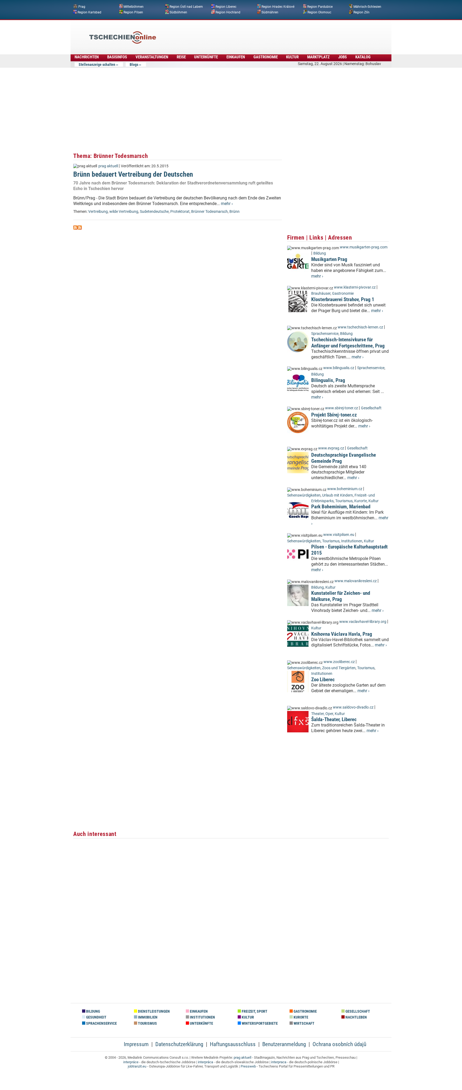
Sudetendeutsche (154, 211)
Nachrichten (87, 57)
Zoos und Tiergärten (339, 668)
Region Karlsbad (89, 12)
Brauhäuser (320, 293)
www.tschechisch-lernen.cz (360, 327)
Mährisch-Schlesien (367, 7)
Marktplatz (318, 57)
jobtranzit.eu (137, 1066)
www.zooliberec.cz (339, 662)
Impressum (136, 1044)
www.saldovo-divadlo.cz (353, 707)
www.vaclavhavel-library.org (362, 621)
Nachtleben (356, 1017)
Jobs (342, 57)
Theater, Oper (322, 713)
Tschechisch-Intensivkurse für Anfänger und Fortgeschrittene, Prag (348, 342)
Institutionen (351, 541)
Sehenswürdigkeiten (304, 495)
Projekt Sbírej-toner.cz (334, 415)
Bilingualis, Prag (328, 380)
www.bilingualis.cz (338, 368)
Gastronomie (265, 57)
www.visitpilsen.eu (338, 534)
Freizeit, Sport (254, 1011)
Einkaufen (235, 57)
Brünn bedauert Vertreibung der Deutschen (133, 174)
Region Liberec (225, 7)
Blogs (134, 64)
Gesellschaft (371, 408)
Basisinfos (117, 57)
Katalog (363, 57)
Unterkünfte (206, 57)
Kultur (292, 57)
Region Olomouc (319, 12)
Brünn (234, 211)
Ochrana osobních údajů (339, 1044)
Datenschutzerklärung (179, 1044)
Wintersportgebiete (259, 1023)
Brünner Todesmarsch (209, 211)
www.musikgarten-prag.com (363, 247)
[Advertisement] (245, 33)
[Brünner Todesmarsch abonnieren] (75, 228)
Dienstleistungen (153, 1011)
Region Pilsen (133, 12)
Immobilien (147, 1017)
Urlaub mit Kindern (337, 495)
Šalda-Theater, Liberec (334, 719)
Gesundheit (95, 1017)
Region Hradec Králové (277, 7)
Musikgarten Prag (329, 259)
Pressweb (248, 1066)
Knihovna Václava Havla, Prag (341, 634)
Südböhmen (178, 12)
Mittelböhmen (134, 7)
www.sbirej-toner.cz (341, 408)
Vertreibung (98, 211)
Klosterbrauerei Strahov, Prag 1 (342, 299)
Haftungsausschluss (233, 1044)
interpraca (278, 1062)
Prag (81, 7)
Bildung (319, 253)
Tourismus (344, 501)
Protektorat (180, 211)
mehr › (227, 203)
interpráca (205, 1062)
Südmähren (269, 12)
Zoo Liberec (323, 679)
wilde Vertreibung (123, 211)
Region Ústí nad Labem (186, 7)
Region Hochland (227, 12)
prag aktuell (108, 166)
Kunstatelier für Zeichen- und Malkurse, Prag (340, 596)
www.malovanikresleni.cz (355, 581)
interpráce (130, 1062)
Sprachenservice (324, 333)
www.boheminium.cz (344, 489)
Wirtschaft (303, 1023)
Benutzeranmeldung (284, 1044)
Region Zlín (361, 12)
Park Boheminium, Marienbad (340, 507)
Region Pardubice (320, 7)
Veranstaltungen (152, 57)
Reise (181, 57)
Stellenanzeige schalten (97, 64)
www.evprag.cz (331, 448)
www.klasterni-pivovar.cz (355, 287)
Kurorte (360, 501)
